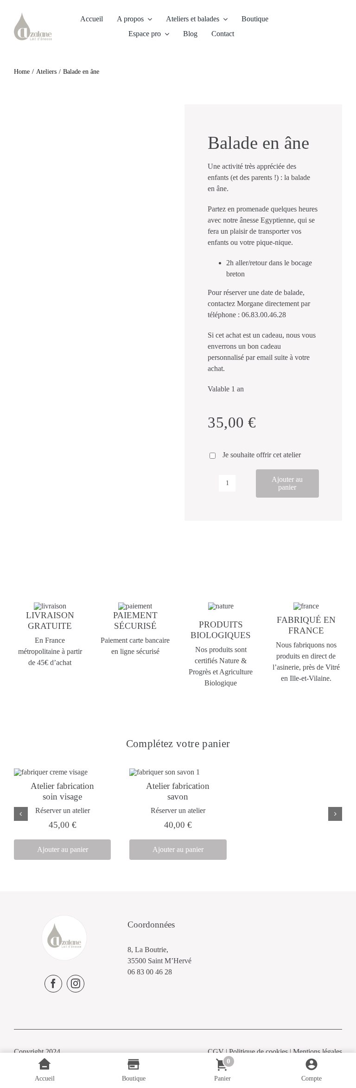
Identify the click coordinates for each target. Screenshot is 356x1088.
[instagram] (75, 983)
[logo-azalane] (33, 16)
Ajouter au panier (287, 483)
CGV (216, 1052)
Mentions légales (317, 1052)
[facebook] (53, 983)
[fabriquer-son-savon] (164, 772)
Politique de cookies (258, 1052)
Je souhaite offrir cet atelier (261, 455)
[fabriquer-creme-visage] (51, 772)
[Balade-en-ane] (93, 109)
